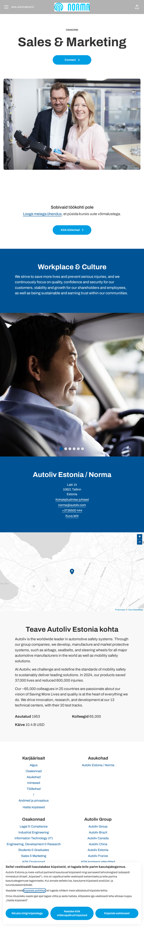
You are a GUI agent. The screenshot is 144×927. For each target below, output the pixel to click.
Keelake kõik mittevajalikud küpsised (72, 913)
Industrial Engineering (33, 832)
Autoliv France (98, 856)
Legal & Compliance (34, 826)
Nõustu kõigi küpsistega (27, 913)
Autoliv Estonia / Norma (98, 765)
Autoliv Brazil (98, 832)
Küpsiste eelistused (116, 913)
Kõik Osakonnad (33, 862)
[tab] (61, 449)
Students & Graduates (33, 850)
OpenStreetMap (135, 609)
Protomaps (120, 609)
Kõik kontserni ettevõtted (98, 862)
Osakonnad (34, 771)
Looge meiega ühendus (42, 214)
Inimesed (33, 783)
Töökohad (34, 789)
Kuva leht (72, 516)
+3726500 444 (72, 510)
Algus (34, 765)
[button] (137, 7)
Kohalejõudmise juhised (72, 499)
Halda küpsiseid (34, 807)
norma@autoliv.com (72, 505)
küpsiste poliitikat (34, 890)
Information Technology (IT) (34, 838)
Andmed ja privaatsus (34, 800)
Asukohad (34, 777)
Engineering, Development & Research (34, 844)
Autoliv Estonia (98, 850)
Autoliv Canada (98, 838)
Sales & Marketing (33, 856)
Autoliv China (98, 844)
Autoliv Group (98, 826)
